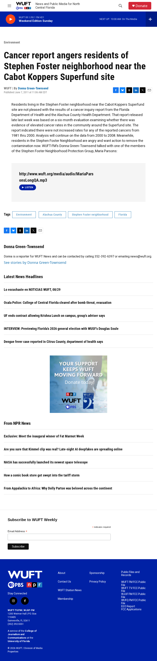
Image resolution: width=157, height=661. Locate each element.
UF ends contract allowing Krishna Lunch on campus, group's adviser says (54, 316)
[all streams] (151, 19)
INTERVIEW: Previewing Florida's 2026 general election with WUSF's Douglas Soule (61, 329)
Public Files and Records (130, 574)
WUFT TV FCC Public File (133, 590)
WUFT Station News (70, 590)
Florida (123, 214)
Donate (141, 6)
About (61, 573)
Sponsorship (97, 573)
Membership (65, 598)
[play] (10, 19)
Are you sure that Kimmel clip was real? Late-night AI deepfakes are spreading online (63, 449)
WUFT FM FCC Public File (133, 584)
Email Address (17, 531)
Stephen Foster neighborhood (90, 214)
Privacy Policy (97, 581)
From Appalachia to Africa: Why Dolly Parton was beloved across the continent (58, 488)
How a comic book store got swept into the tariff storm (41, 475)
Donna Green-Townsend (33, 88)
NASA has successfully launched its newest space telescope (46, 462)
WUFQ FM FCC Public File (133, 602)
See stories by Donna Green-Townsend (35, 262)
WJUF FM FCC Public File (133, 596)
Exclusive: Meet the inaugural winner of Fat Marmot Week (44, 436)
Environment (12, 42)
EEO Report (128, 606)
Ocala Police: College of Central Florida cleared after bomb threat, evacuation (57, 303)
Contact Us (64, 581)
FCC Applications (131, 609)
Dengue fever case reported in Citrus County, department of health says (53, 342)
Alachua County (52, 214)
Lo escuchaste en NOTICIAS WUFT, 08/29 (32, 290)
